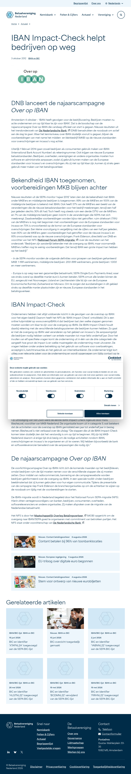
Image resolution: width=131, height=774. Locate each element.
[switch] (51, 396)
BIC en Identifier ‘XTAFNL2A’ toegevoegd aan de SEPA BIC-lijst (23, 645)
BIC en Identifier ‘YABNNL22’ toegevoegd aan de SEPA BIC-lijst (105, 645)
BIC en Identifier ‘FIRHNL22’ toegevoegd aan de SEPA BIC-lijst (104, 695)
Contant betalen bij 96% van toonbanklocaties (70, 541)
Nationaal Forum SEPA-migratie (58, 240)
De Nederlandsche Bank (54, 130)
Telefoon (107, 729)
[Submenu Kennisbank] (55, 15)
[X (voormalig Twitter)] (21, 752)
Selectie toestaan (65, 413)
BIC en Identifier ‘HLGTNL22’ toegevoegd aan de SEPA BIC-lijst (23, 695)
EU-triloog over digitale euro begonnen (65, 561)
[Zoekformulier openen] (121, 15)
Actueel (24, 24)
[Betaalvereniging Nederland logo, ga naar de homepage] (20, 15)
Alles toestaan (102, 413)
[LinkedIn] (8, 752)
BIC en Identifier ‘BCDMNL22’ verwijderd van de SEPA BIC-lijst (64, 695)
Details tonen (110, 405)
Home (14, 24)
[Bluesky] (15, 752)
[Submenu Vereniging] (113, 15)
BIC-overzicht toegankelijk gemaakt (65, 644)
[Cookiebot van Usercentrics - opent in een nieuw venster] (110, 358)
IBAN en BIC (34, 58)
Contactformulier (111, 734)
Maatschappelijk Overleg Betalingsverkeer (60, 515)
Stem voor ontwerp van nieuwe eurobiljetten (69, 581)
